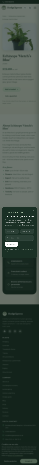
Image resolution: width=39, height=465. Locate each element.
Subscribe (11, 244)
